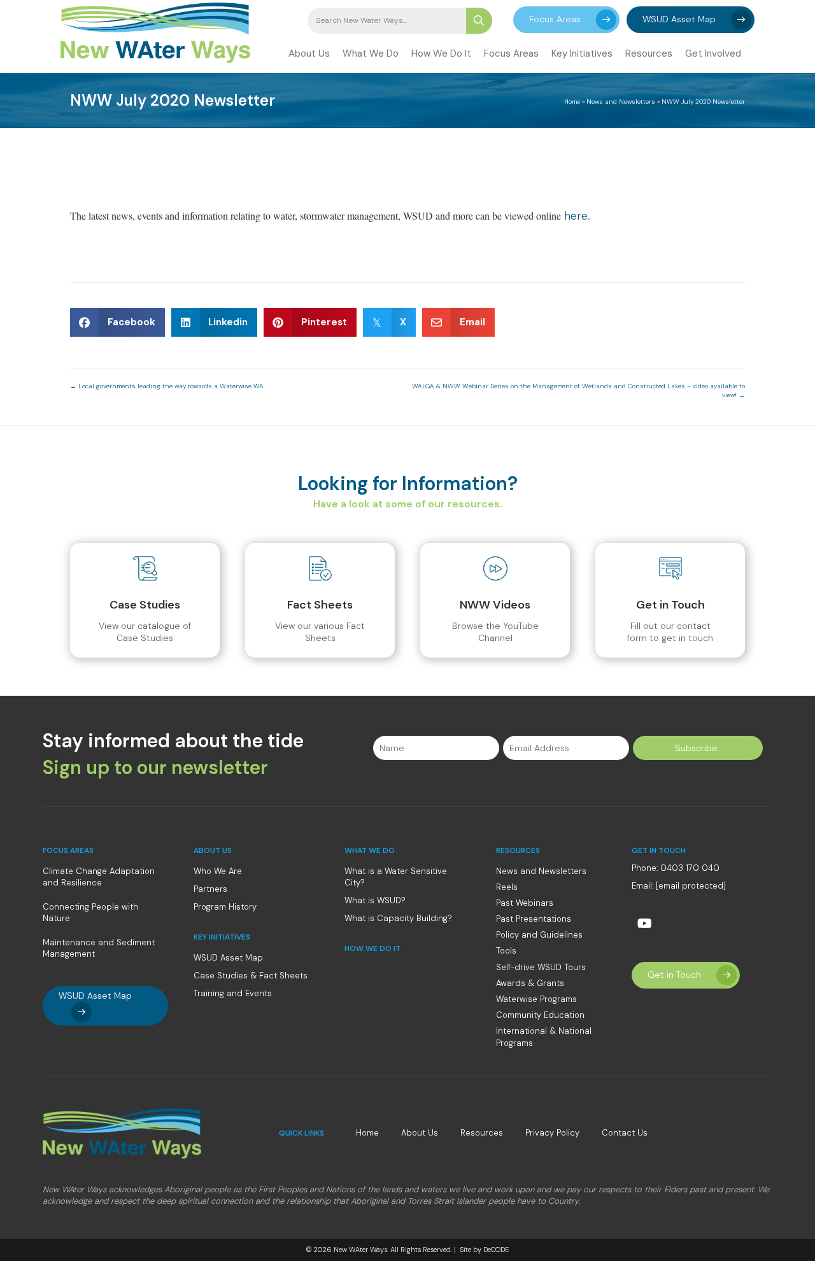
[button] (566, 19)
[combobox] (387, 21)
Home (572, 101)
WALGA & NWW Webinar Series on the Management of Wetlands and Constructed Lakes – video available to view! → (578, 390)
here (576, 215)
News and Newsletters (620, 101)
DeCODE (495, 1249)
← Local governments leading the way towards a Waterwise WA (167, 386)
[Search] (479, 21)
